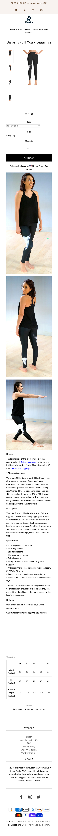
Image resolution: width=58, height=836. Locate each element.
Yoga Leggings (24, 29)
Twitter (29, 709)
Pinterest (41, 709)
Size (29, 122)
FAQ (29, 743)
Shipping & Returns (29, 750)
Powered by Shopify (39, 825)
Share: (29, 705)
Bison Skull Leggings (21, 468)
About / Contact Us (29, 740)
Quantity (29, 141)
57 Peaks (29, 822)
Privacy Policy (29, 746)
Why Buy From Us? (29, 753)
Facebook (18, 709)
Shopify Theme (44, 822)
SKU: (29, 132)
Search (29, 737)
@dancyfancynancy (29, 462)
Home (12, 29)
